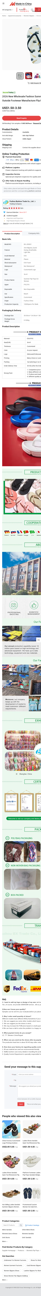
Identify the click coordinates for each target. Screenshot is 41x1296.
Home (4, 16)
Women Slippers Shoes (11, 1271)
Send (21, 1104)
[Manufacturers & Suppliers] (20, 4)
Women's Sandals (28, 1234)
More (4, 1241)
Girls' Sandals (26, 1237)
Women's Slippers (29, 16)
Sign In (5, 223)
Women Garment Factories (13, 1265)
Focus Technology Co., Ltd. (28, 1287)
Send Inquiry (22, 118)
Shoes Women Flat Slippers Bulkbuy (16, 1276)
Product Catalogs (33, 1225)
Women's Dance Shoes (9, 1234)
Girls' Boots (6, 1237)
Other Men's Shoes (28, 1230)
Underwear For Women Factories (15, 1260)
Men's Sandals (7, 1230)
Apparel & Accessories (14, 16)
